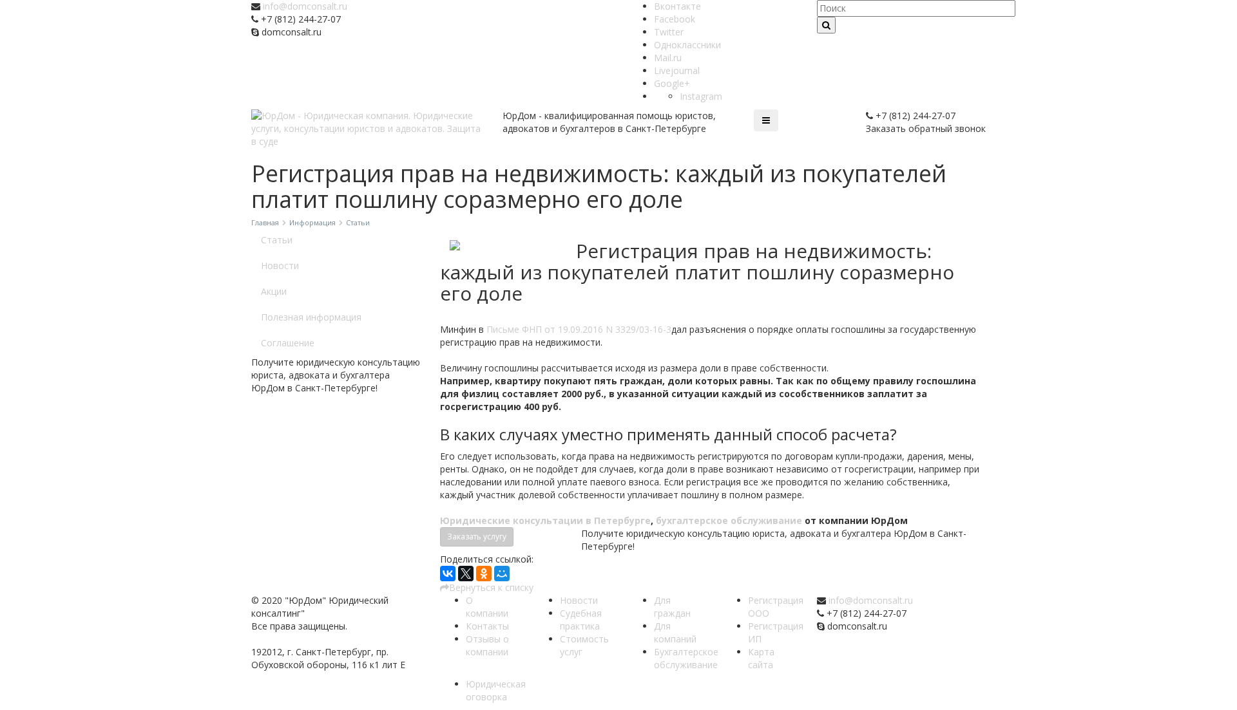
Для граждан (672, 606)
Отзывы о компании (487, 645)
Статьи (276, 240)
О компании (487, 606)
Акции (274, 291)
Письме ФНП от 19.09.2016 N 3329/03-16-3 (578, 329)
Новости (280, 265)
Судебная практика (581, 619)
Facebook (674, 19)
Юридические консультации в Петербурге (545, 520)
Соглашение (287, 343)
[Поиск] (826, 25)
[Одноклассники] (484, 573)
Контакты (487, 626)
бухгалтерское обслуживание (729, 520)
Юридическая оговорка (496, 690)
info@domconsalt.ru (305, 6)
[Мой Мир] (502, 573)
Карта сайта (761, 658)
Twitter (669, 32)
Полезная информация (311, 317)
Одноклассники (687, 45)
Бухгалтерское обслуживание (686, 658)
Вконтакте (677, 6)
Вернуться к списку (491, 587)
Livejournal (677, 70)
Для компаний (675, 632)
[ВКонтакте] (447, 573)
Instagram (701, 96)
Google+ (672, 83)
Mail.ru (668, 57)
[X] (466, 573)
